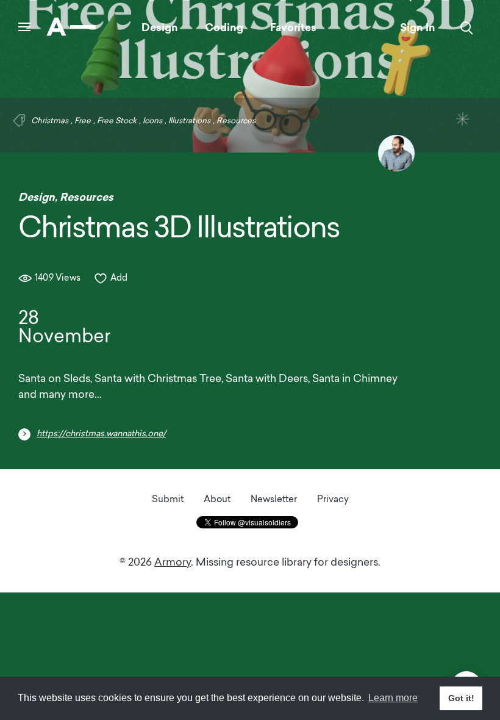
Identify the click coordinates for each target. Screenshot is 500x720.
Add (119, 278)
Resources (235, 121)
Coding (224, 27)
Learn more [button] (393, 698)
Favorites (293, 27)
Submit (168, 500)
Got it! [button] (461, 698)
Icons (152, 121)
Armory (172, 563)
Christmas (49, 121)
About (217, 500)
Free (82, 121)
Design (159, 27)
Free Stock (117, 121)
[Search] (466, 28)
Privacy (333, 500)
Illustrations (189, 121)
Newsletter (274, 500)
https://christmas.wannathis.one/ (101, 434)
